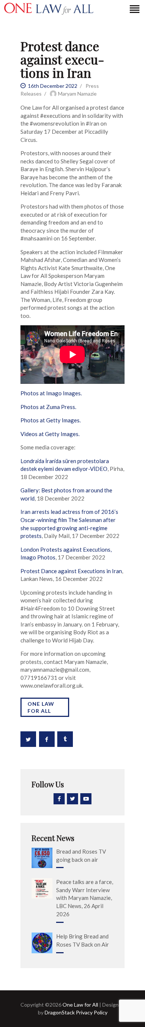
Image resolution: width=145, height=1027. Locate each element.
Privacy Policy (91, 1012)
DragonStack (60, 1012)
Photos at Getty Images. (50, 420)
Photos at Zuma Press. (48, 406)
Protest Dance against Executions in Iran (71, 571)
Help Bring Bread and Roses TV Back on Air (82, 940)
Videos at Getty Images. (50, 434)
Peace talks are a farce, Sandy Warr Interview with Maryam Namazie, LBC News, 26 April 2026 (84, 897)
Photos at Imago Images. (51, 393)
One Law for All (41, 707)
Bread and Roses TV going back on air (81, 855)
